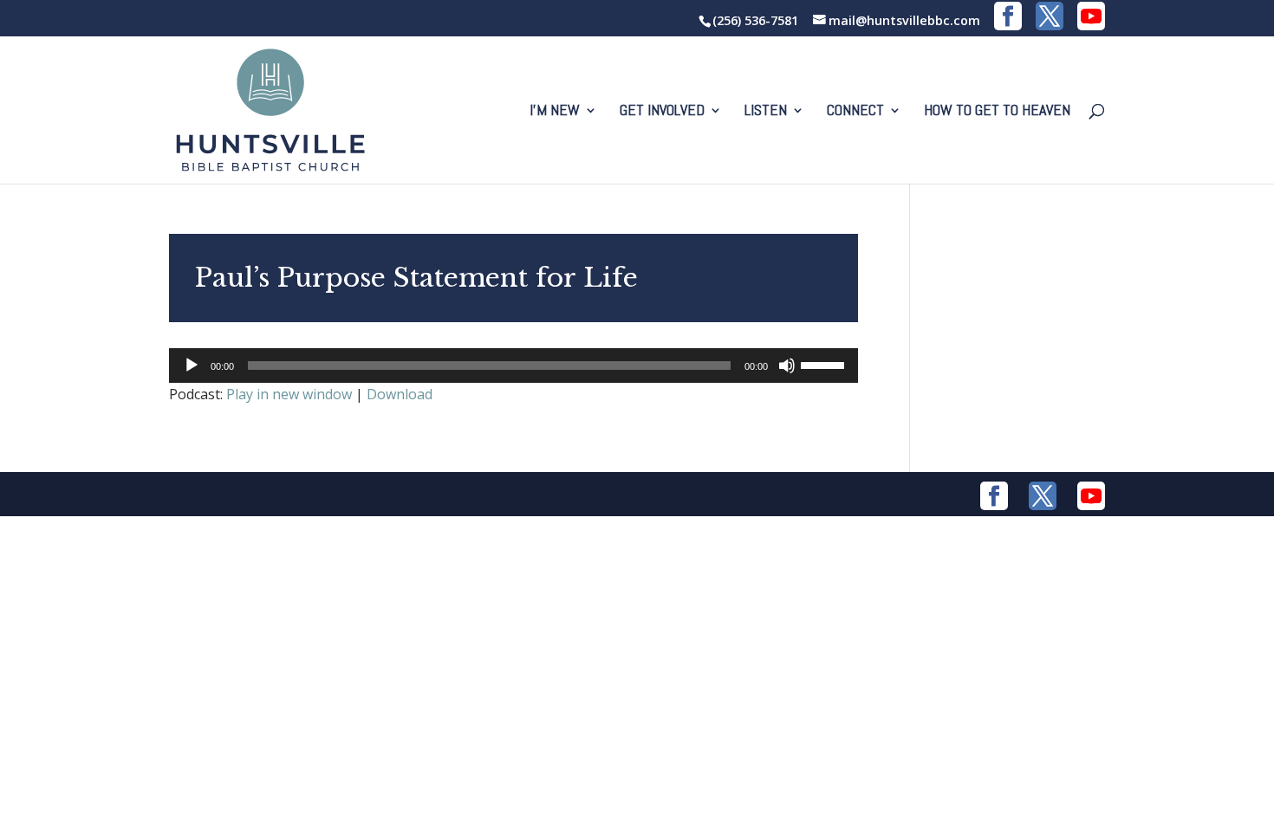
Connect (855, 112)
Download (399, 394)
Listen (765, 112)
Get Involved (662, 112)
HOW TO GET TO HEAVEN (997, 112)
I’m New (555, 112)
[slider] (825, 363)
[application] (513, 365)
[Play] (191, 365)
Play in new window (289, 394)
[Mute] (787, 365)
